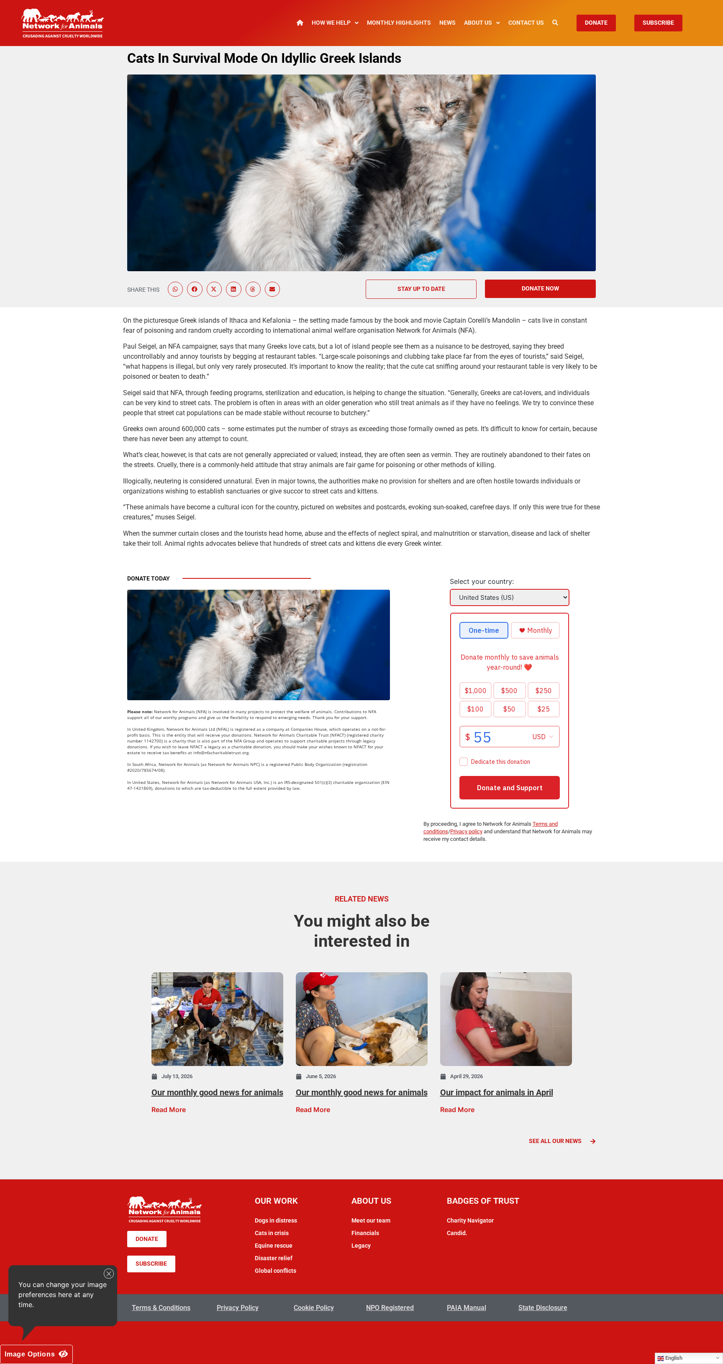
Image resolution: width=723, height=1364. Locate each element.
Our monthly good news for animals (217, 1092)
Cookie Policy (314, 1308)
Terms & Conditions (161, 1308)
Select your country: (482, 581)
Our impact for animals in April (496, 1092)
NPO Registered (390, 1308)
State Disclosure (542, 1308)
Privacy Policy (238, 1308)
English (673, 1358)
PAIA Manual (466, 1308)
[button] (175, 289)
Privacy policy (466, 831)
